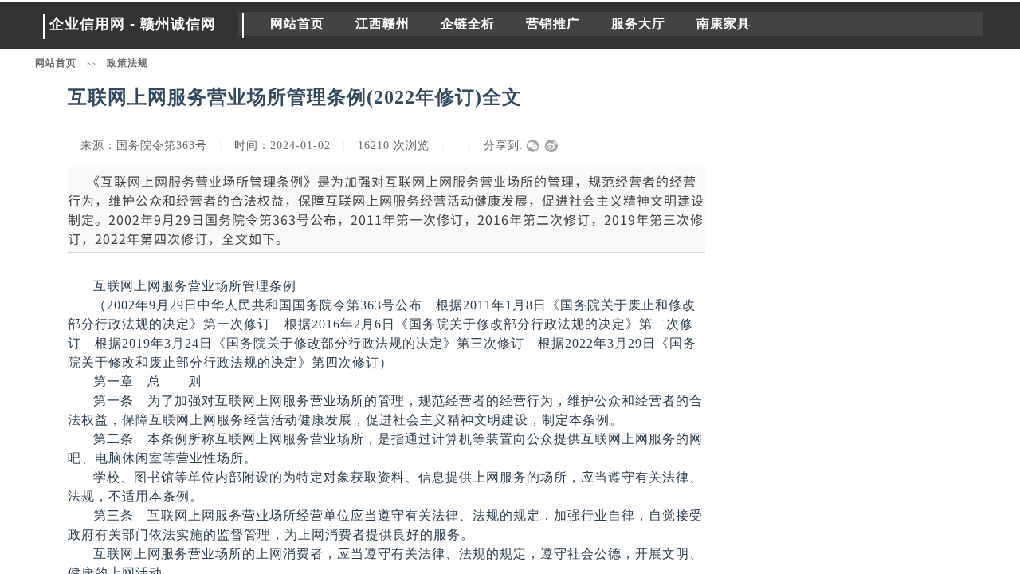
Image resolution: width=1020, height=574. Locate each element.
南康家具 (723, 23)
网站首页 (297, 23)
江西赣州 (382, 23)
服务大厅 (638, 23)
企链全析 (468, 23)
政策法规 (127, 63)
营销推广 (553, 23)
